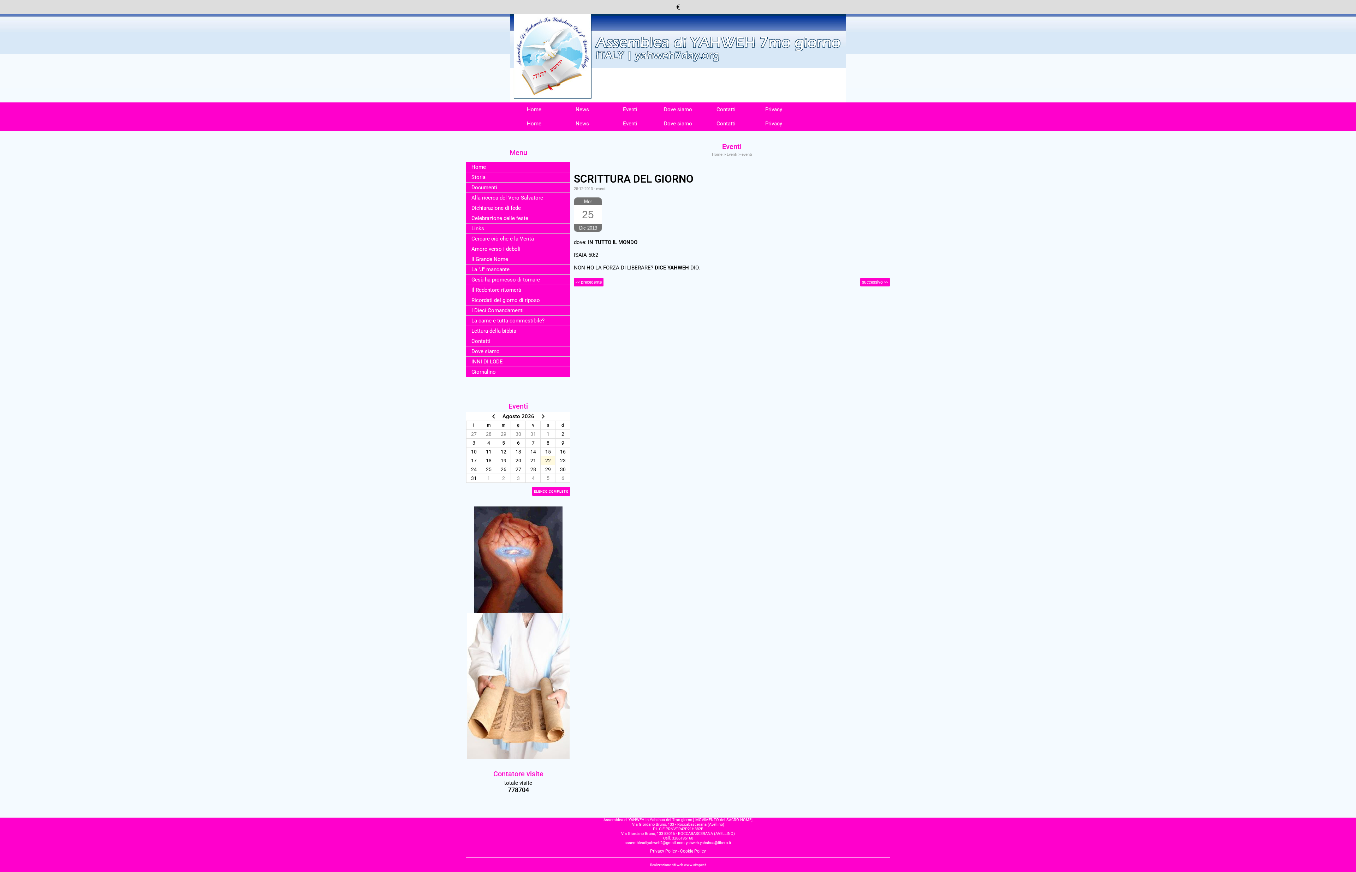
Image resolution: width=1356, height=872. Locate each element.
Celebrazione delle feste (499, 218)
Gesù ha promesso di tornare (505, 280)
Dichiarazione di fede (496, 208)
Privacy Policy (663, 851)
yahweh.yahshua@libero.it (708, 843)
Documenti (484, 187)
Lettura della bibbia (493, 331)
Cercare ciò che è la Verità (502, 239)
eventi (747, 154)
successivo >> (875, 282)
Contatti (726, 109)
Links (477, 228)
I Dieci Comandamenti (497, 310)
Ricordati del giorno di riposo (505, 300)
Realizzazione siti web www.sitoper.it (678, 865)
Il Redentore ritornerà (496, 290)
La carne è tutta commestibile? (508, 321)
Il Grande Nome (489, 259)
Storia (478, 177)
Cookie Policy (693, 851)
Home (534, 109)
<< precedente (589, 282)
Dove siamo (678, 109)
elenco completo (551, 491)
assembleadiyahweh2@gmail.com (655, 843)
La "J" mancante (490, 269)
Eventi (630, 109)
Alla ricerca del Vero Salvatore (507, 198)
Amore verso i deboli (496, 249)
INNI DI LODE (487, 361)
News (582, 109)
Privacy (773, 109)
